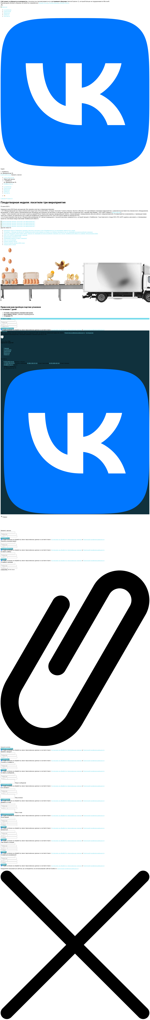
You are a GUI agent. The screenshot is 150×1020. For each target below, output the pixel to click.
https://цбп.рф (116, 212)
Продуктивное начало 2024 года (14, 243)
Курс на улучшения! (10, 240)
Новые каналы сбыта (10, 241)
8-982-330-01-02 (32, 363)
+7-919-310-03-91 (9, 363)
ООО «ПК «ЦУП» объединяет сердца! (15, 235)
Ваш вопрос (19, 797)
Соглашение (89, 333)
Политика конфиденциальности (75, 333)
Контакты (7, 16)
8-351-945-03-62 (6, 175)
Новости (6, 14)
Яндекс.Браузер (54, 3)
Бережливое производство (12, 236)
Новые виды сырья (10, 244)
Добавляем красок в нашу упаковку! (15, 238)
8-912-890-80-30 (54, 363)
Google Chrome (43, 3)
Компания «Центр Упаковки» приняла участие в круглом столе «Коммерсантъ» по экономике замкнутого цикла (39, 230)
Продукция (7, 11)
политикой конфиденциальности (68, 868)
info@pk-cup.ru (8, 184)
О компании (7, 10)
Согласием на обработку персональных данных (66, 329)
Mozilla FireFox (64, 3)
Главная (6, 348)
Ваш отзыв (18, 812)
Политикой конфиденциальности (93, 329)
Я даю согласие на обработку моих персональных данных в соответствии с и (53, 329)
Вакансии (7, 13)
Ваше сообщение (20, 783)
